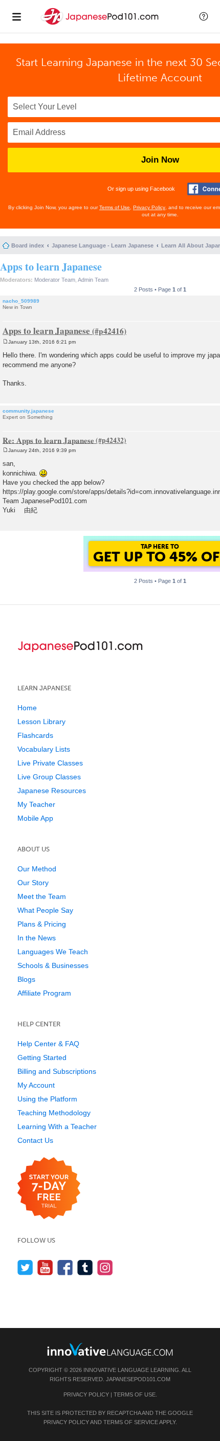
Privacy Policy (149, 207)
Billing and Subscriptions (56, 1071)
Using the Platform (47, 1099)
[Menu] (16, 16)
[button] (203, 16)
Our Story (33, 883)
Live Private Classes (50, 763)
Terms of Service (130, 1422)
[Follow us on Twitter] (25, 1267)
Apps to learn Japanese (51, 266)
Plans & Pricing (41, 924)
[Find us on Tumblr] (85, 1267)
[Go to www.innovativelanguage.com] (110, 1349)
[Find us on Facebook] (65, 1267)
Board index (27, 245)
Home (27, 708)
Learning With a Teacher (57, 1126)
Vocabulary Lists (43, 749)
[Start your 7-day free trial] (48, 1188)
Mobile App (35, 818)
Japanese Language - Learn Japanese (102, 245)
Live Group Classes (49, 777)
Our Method (36, 869)
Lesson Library (41, 721)
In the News (36, 938)
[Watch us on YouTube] (45, 1267)
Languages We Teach (52, 952)
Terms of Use (114, 207)
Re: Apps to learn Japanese (48, 439)
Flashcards (35, 735)
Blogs (26, 979)
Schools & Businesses (53, 965)
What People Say (45, 910)
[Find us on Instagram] (105, 1267)
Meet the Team (41, 896)
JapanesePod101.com (138, 1379)
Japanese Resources (51, 790)
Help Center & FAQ (48, 1044)
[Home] (100, 25)
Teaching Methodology (54, 1113)
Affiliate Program (44, 993)
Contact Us (35, 1140)
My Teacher (36, 804)
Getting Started (42, 1057)
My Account (36, 1085)
